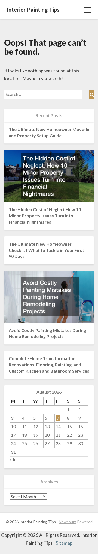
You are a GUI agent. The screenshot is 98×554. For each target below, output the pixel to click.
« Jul (13, 459)
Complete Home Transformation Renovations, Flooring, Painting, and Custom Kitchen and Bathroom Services (49, 364)
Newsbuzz (67, 521)
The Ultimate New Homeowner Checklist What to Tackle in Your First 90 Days (46, 250)
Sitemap (64, 543)
